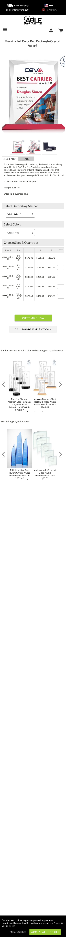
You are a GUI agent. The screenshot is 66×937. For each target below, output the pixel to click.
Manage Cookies (18, 932)
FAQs (26, 159)
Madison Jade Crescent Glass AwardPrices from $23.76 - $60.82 (45, 474)
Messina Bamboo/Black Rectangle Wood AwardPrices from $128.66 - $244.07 (45, 403)
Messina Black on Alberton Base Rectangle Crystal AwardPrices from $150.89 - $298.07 (19, 404)
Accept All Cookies (45, 932)
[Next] (60, 384)
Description (10, 159)
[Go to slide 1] (27, 411)
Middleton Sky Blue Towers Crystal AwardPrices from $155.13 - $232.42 (19, 474)
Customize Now (33, 318)
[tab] (10, 159)
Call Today (33, 329)
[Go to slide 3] (42, 411)
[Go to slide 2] (35, 411)
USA (51, 5)
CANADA (51, 9)
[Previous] (3, 384)
